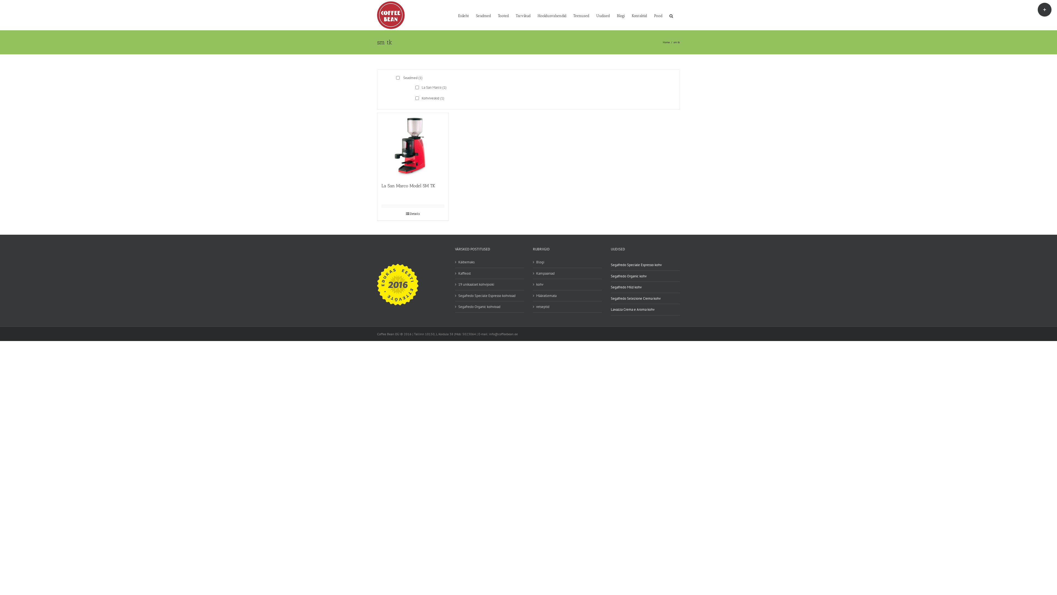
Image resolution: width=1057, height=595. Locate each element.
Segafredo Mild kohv (626, 287)
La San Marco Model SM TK (408, 185)
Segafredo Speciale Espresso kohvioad (487, 295)
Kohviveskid (433, 98)
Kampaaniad (545, 273)
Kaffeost (464, 273)
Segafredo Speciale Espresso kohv (636, 265)
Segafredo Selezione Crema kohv (636, 298)
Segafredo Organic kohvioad (479, 306)
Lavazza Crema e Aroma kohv (633, 309)
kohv (539, 284)
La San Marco (434, 87)
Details (415, 214)
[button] (671, 15)
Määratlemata (546, 295)
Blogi (540, 262)
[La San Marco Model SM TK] (412, 145)
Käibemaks (466, 262)
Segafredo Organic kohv (629, 276)
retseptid (542, 306)
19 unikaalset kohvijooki (476, 284)
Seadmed (413, 77)
